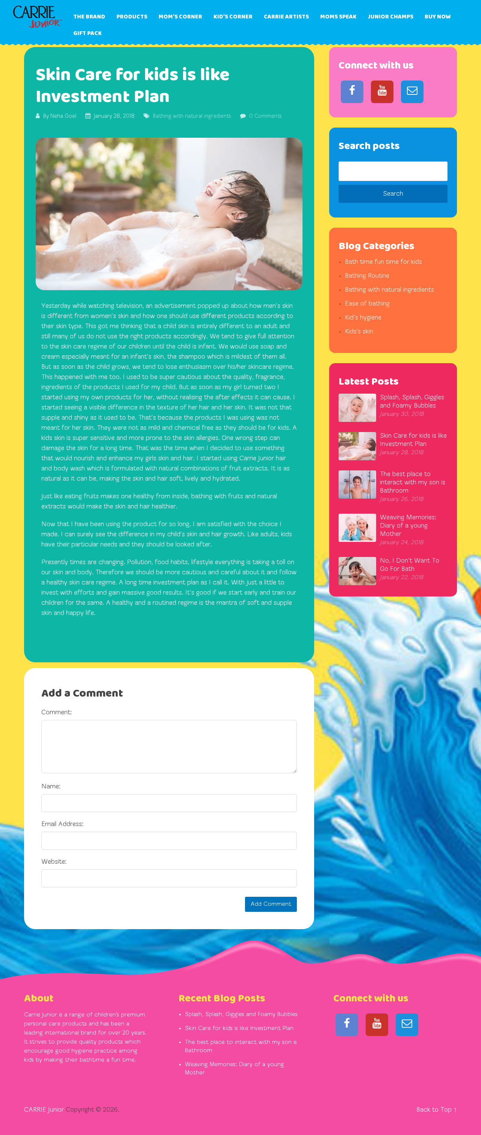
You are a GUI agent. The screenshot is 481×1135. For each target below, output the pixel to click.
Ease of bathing (367, 304)
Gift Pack (87, 33)
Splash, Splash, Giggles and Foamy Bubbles (241, 1015)
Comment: (56, 712)
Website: (54, 862)
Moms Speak (338, 16)
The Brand (89, 16)
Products (131, 16)
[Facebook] (352, 92)
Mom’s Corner (180, 16)
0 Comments (265, 116)
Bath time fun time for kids (383, 262)
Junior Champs (390, 16)
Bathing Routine (367, 276)
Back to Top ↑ (436, 1110)
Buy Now (438, 16)
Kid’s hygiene (363, 318)
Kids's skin (359, 332)
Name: (51, 787)
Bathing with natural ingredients (192, 116)
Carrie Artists (286, 16)
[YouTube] (382, 92)
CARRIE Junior (44, 1110)
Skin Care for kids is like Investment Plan (239, 1028)
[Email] (412, 92)
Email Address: (62, 824)
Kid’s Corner (233, 16)
